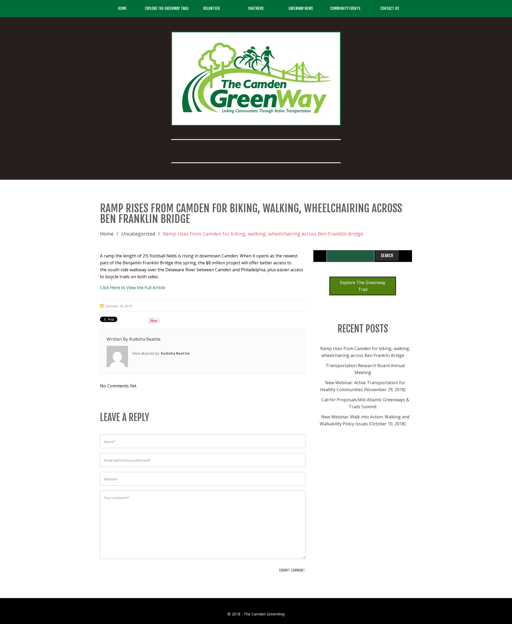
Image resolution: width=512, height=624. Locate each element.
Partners (255, 8)
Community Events (345, 8)
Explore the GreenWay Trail (167, 8)
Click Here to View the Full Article (132, 288)
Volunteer (211, 8)
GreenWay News (301, 8)
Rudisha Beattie (145, 339)
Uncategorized (138, 233)
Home (122, 8)
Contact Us (389, 8)
